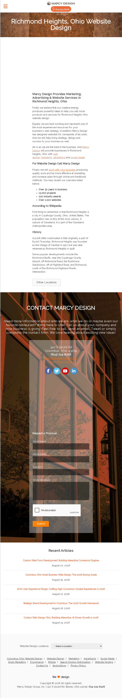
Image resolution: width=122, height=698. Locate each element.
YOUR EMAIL (40, 454)
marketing (46, 157)
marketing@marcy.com (61, 358)
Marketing (74, 658)
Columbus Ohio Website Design (24, 658)
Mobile (52, 662)
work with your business (62, 170)
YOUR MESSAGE (42, 480)
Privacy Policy (78, 665)
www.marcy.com (61, 361)
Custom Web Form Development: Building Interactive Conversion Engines (61, 560)
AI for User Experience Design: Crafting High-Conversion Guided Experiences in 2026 (61, 589)
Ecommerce (37, 662)
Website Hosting (104, 662)
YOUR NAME (39, 441)
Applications (59, 665)
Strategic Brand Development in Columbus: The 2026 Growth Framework (61, 603)
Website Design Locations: (34, 646)
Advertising (90, 658)
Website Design (55, 658)
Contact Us (42, 665)
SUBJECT (38, 467)
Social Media (108, 658)
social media (78, 157)
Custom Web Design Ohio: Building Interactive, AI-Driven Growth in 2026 (61, 617)
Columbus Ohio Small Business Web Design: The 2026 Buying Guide (61, 574)
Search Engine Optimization (75, 662)
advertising (59, 157)
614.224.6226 (62, 9)
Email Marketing (17, 662)
